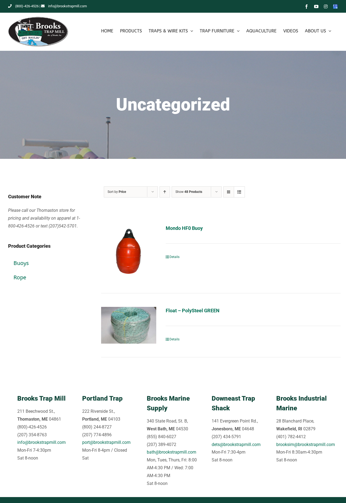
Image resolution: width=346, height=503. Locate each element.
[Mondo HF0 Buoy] (128, 252)
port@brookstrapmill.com (106, 442)
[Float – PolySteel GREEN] (128, 325)
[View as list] (239, 192)
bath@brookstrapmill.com (171, 452)
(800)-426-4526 (27, 6)
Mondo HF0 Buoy (184, 228)
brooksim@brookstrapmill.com (305, 444)
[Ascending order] (164, 191)
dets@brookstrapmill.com (236, 444)
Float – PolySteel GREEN (192, 310)
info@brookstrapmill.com (67, 6)
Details (174, 257)
